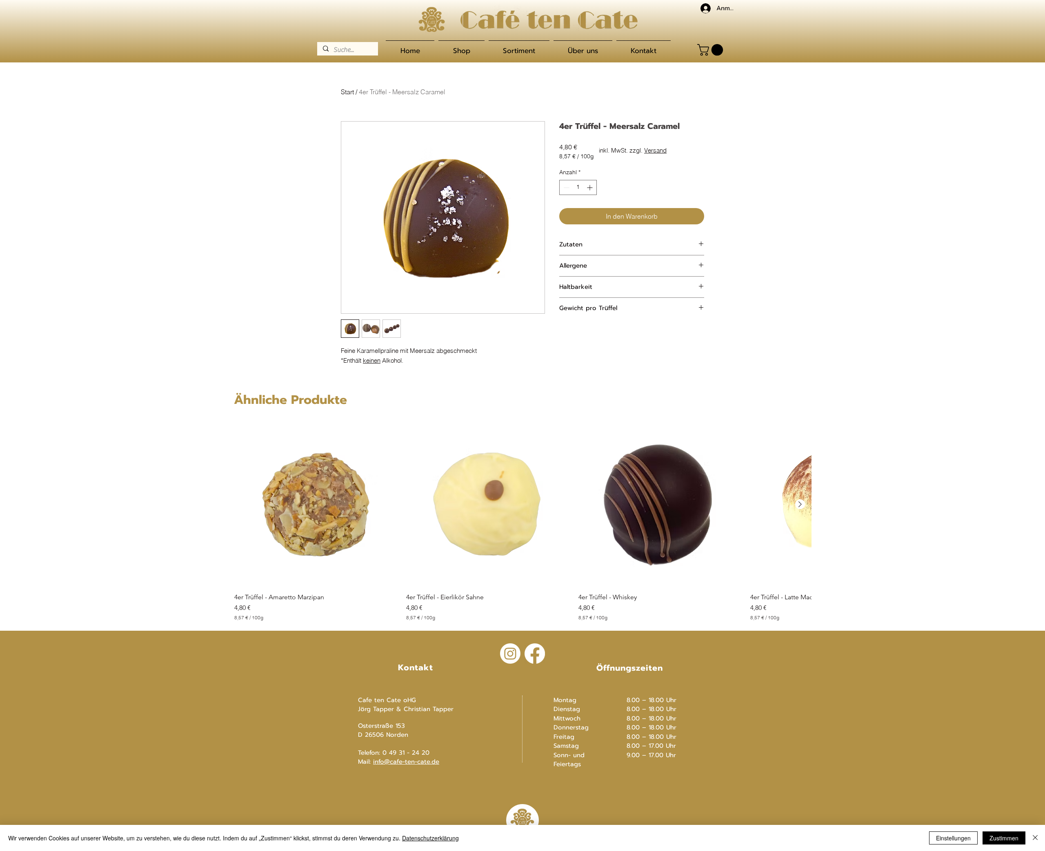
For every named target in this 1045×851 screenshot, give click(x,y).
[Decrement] (565, 187)
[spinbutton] (578, 187)
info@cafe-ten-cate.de (406, 761)
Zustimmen (1003, 838)
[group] (523, 521)
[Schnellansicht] (316, 504)
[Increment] (590, 187)
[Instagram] (510, 653)
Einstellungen (953, 838)
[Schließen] (1035, 837)
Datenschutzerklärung (430, 838)
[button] (711, 50)
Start (347, 92)
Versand (655, 150)
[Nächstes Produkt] (800, 504)
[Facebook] (535, 653)
